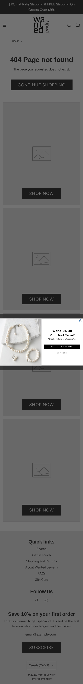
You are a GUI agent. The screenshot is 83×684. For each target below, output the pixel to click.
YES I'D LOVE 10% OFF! (62, 346)
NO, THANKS (62, 353)
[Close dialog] (80, 321)
